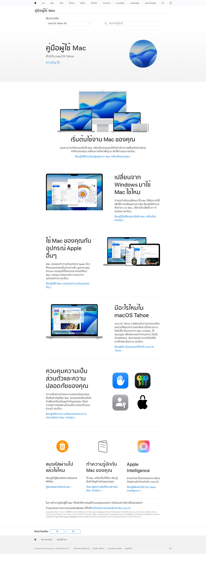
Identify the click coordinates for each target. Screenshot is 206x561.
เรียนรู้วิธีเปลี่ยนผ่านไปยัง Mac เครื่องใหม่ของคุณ (135, 218)
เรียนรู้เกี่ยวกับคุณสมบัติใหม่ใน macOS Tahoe (134, 349)
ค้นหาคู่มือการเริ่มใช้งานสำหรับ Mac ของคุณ (102, 489)
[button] (163, 3)
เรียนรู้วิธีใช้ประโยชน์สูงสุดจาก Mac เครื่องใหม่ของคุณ (102, 156)
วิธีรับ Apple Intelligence (68, 517)
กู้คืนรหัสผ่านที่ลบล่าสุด (58, 487)
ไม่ (73, 531)
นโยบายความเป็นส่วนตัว (82, 548)
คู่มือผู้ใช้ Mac (45, 10)
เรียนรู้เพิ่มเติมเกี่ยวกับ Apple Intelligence (141, 489)
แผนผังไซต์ (128, 548)
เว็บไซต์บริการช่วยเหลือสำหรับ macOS (111, 508)
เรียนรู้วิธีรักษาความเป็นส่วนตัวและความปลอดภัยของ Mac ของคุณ (66, 416)
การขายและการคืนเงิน (114, 548)
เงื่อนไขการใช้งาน (98, 548)
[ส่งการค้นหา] (106, 23)
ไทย (170, 548)
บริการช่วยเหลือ (46, 539)
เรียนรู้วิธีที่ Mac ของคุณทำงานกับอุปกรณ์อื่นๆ (67, 285)
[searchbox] (131, 23)
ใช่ (57, 531)
